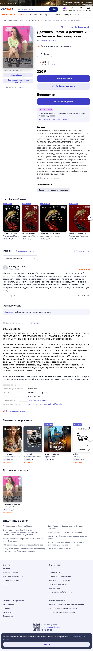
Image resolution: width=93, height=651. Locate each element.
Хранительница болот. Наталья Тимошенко (65, 532)
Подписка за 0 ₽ (8, 15)
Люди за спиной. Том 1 (11, 233)
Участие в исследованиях (13, 576)
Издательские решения (37, 400)
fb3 (37, 404)
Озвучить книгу (55, 588)
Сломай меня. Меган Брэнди (59, 549)
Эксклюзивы (8, 616)
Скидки (57, 15)
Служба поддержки (11, 580)
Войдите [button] (9, 312)
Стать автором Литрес (58, 584)
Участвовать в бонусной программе (54, 119)
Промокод (22, 15)
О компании (8, 565)
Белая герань (8, 454)
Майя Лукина (8, 507)
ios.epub (43, 404)
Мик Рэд (76, 457)
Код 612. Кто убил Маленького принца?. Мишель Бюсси (67, 537)
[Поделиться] (88, 27)
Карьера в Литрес (10, 573)
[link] (43, 266)
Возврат (6, 584)
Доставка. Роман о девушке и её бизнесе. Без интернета (12, 504)
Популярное (45, 15)
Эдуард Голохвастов (32, 457)
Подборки (67, 15)
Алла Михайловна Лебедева (12, 457)
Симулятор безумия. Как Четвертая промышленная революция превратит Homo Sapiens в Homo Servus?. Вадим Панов (21, 532)
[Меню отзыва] (87, 295)
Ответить (80, 295)
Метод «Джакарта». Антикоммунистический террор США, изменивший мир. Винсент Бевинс (24, 550)
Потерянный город (52, 454)
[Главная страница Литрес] (7, 9)
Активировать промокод (13, 601)
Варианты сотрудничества (59, 576)
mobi (50, 404)
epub (30, 404)
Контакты (7, 569)
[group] (46, 267)
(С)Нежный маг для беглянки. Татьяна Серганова (23, 545)
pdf (54, 404)
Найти (53, 9)
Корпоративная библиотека (60, 592)
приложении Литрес (51, 627)
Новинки (33, 15)
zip (60, 404)
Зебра (75, 454)
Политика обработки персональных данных (66, 604)
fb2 (34, 404)
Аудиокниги (8, 612)
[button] (18, 75)
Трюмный (27, 454)
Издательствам (54, 565)
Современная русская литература (53, 190)
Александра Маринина (11, 236)
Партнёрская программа (59, 580)
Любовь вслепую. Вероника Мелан (17, 526)
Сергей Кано (49, 457)
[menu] (20, 258)
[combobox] (33, 9)
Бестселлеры (8, 604)
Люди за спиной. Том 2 (30, 233)
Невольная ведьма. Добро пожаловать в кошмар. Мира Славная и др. (23, 540)
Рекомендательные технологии (61, 612)
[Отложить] (17, 207)
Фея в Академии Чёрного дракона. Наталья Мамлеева (65, 527)
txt (57, 404)
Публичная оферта (56, 601)
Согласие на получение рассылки (62, 608)
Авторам (52, 569)
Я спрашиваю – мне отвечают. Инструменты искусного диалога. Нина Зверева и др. (66, 543)
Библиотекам (54, 573)
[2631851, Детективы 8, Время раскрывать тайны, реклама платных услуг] (46, 3)
